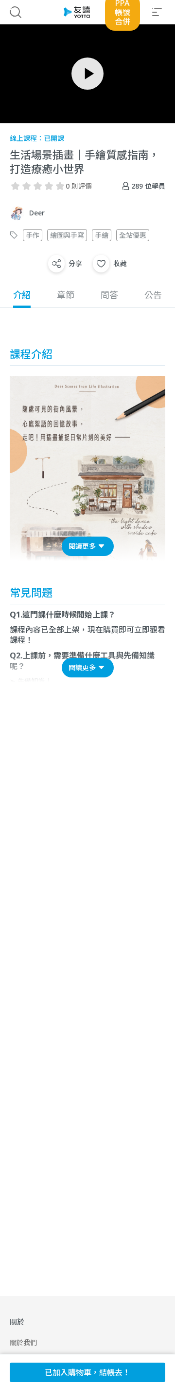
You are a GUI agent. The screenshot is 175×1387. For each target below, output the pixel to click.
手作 (32, 235)
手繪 (101, 235)
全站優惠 (132, 235)
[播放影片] (87, 74)
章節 (65, 295)
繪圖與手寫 (67, 235)
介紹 (22, 295)
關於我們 (23, 1342)
